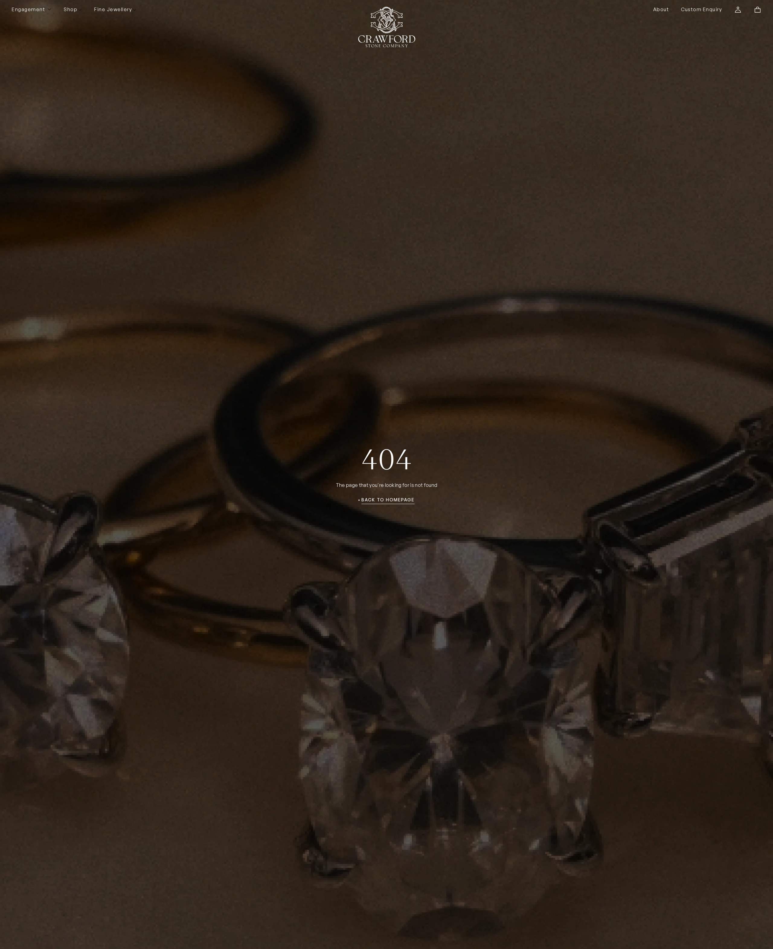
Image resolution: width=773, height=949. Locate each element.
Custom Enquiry (701, 9)
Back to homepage (388, 499)
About (661, 9)
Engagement (28, 9)
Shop (70, 9)
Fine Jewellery (113, 9)
